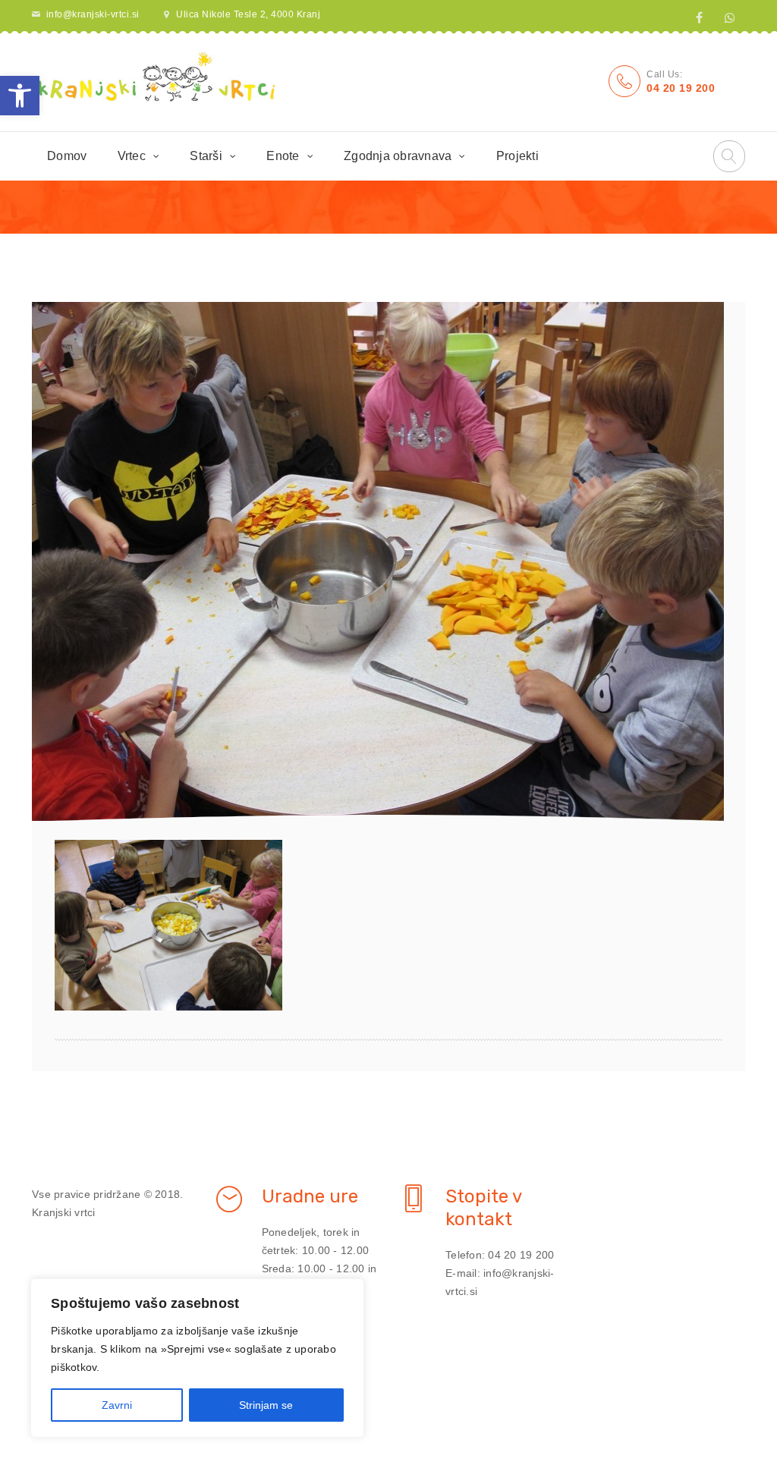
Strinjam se (266, 1405)
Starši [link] (206, 155)
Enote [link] (282, 155)
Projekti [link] (517, 155)
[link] (19, 95)
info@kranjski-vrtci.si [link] (93, 14)
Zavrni (117, 1405)
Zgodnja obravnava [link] (397, 155)
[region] (197, 1358)
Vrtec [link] (132, 155)
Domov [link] (67, 155)
